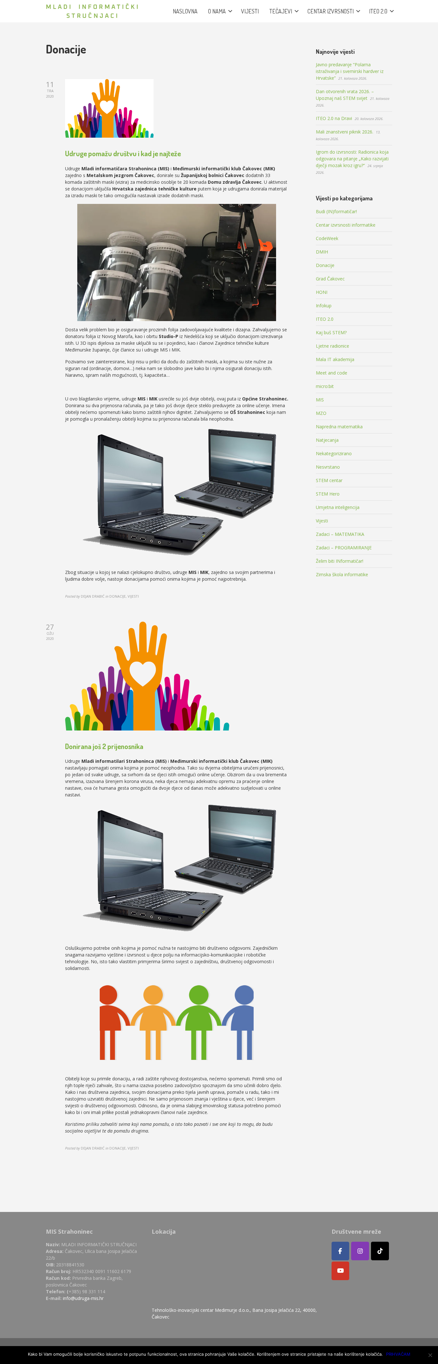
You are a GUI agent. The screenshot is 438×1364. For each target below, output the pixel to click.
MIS (320, 400)
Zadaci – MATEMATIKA (340, 534)
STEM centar (329, 480)
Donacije (325, 265)
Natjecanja (327, 440)
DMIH (322, 252)
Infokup (324, 306)
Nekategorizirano (334, 453)
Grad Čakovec (330, 279)
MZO (321, 413)
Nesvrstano (328, 467)
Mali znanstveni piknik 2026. (344, 132)
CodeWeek (327, 238)
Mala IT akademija (335, 359)
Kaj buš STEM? (331, 332)
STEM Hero (328, 494)
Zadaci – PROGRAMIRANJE (344, 548)
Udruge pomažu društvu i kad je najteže (123, 153)
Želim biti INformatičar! (339, 561)
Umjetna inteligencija (337, 507)
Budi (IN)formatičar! (336, 211)
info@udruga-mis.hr (83, 1298)
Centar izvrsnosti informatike (345, 225)
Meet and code (331, 373)
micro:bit (325, 386)
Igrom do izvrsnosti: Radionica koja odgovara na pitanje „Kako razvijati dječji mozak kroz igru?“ (352, 158)
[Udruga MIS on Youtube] (341, 1271)
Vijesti (322, 521)
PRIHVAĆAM (398, 1354)
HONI (321, 292)
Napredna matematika (339, 427)
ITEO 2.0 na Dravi (334, 118)
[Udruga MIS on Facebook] (341, 1251)
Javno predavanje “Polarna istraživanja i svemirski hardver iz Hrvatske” (349, 71)
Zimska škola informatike (342, 574)
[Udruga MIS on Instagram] (360, 1251)
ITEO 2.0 (324, 319)
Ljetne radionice (332, 346)
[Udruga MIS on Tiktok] (380, 1251)
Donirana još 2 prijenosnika (104, 746)
